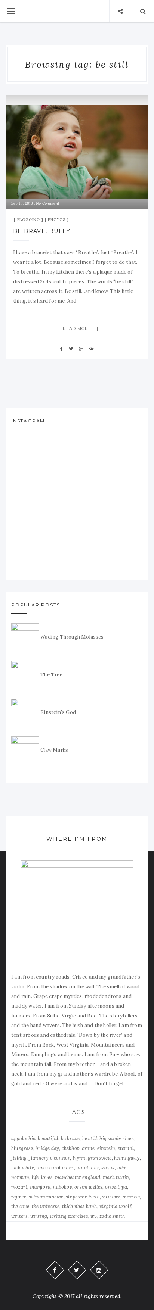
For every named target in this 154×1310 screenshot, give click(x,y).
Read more (77, 328)
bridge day (47, 1148)
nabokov (62, 1187)
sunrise (131, 1197)
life (35, 1177)
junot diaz (87, 1167)
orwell (112, 1187)
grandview (100, 1158)
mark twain (116, 1177)
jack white (22, 1167)
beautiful (48, 1138)
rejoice (18, 1197)
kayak (108, 1167)
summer (111, 1197)
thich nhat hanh (79, 1206)
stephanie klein (83, 1197)
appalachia (23, 1138)
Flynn (79, 1158)
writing (38, 1216)
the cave (20, 1206)
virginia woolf (115, 1206)
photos (56, 219)
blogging (28, 219)
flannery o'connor (49, 1158)
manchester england (78, 1177)
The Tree (51, 674)
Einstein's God (58, 712)
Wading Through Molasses (72, 637)
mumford (40, 1187)
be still (90, 1138)
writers (19, 1216)
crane (88, 1148)
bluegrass (22, 1148)
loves (47, 1177)
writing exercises (69, 1216)
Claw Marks (54, 750)
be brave (70, 1138)
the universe (45, 1206)
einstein (106, 1148)
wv (93, 1216)
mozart (19, 1187)
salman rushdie (46, 1197)
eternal (126, 1148)
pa (124, 1187)
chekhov (71, 1148)
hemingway (127, 1158)
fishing (19, 1158)
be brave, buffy (41, 231)
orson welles (88, 1187)
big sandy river (116, 1138)
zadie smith (112, 1216)
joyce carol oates (55, 1167)
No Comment (47, 203)
